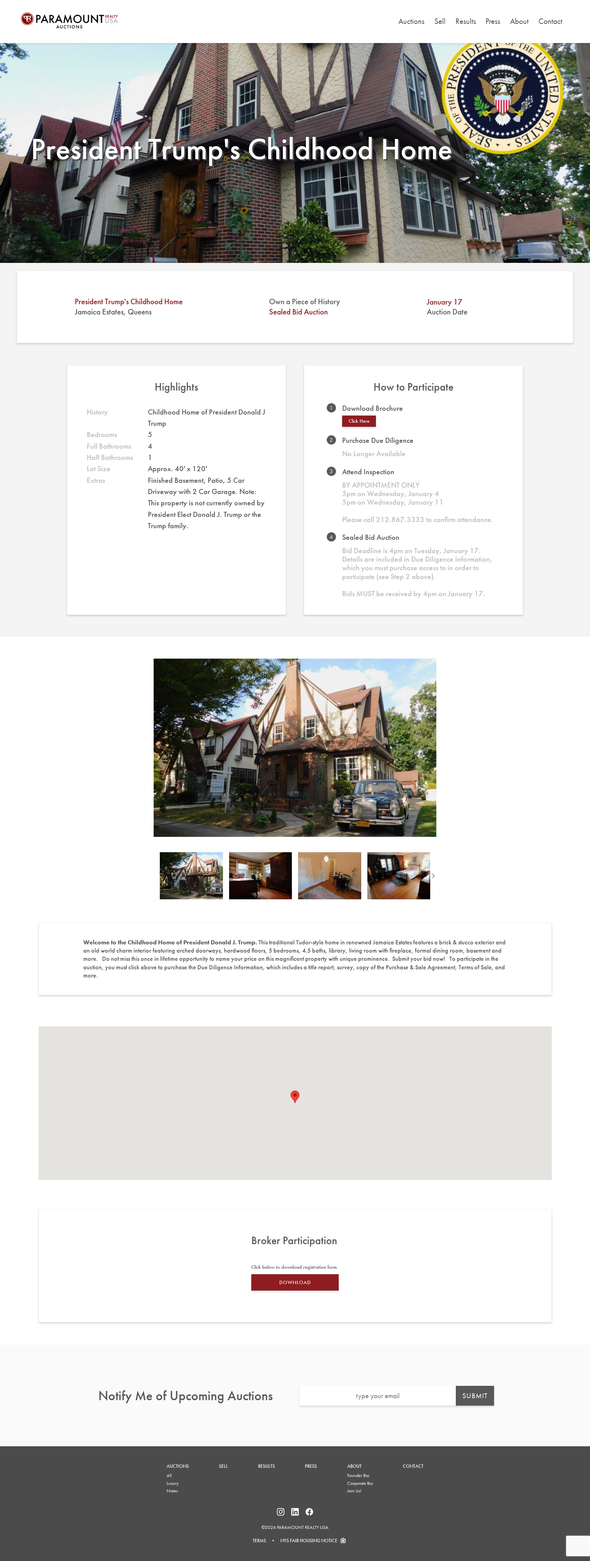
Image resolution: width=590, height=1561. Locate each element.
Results (465, 21)
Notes (172, 1491)
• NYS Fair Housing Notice (301, 1541)
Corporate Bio (360, 1483)
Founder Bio (358, 1475)
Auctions (411, 21)
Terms (259, 1541)
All (169, 1475)
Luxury (173, 1483)
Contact (550, 21)
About (519, 21)
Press (493, 21)
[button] (295, 1097)
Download (295, 1282)
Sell (440, 21)
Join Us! (354, 1491)
